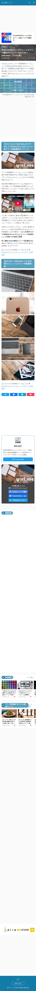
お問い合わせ (18, 983)
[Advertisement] (18, 117)
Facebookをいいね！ (19, 496)
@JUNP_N (6, 63)
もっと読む (30, 677)
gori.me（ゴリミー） (18, 73)
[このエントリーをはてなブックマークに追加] (22, 394)
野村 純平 (18, 446)
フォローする (19, 459)
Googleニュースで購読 (19, 492)
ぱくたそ (21, 172)
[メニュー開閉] (34, 3)
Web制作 (4, 47)
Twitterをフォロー (19, 500)
